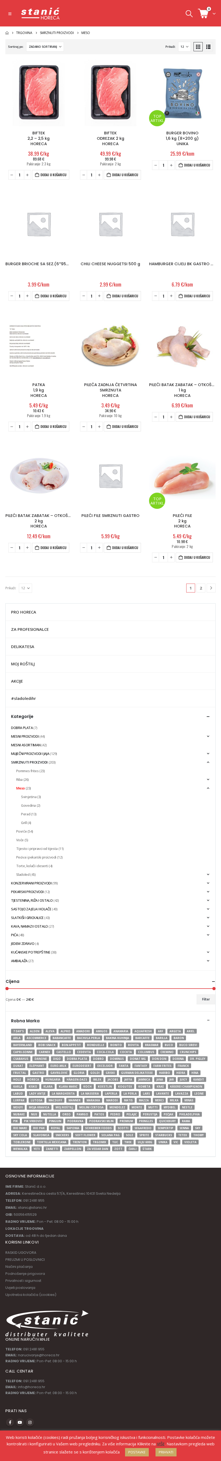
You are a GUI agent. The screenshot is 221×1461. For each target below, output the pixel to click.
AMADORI (83, 1031)
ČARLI (132, 1149)
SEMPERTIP (165, 1128)
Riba (19, 779)
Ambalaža (19, 960)
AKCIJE (17, 681)
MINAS (188, 1100)
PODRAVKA (75, 1121)
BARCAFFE (142, 1038)
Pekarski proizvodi (27, 891)
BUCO (169, 1045)
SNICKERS (62, 1135)
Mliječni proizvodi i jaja (30, 753)
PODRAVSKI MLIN (101, 1121)
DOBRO (98, 1059)
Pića (14, 934)
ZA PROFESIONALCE (30, 629)
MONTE (137, 1107)
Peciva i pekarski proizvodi (36, 857)
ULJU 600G (145, 1142)
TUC (115, 1142)
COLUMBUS (146, 1052)
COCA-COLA (105, 1052)
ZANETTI (52, 1149)
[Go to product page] (38, 93)
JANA (159, 1079)
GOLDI (94, 1073)
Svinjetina (28, 796)
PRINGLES (146, 1121)
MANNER (74, 1100)
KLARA (48, 1086)
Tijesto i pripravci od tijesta (37, 848)
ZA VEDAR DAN (97, 1149)
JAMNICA (144, 1079)
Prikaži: (170, 47)
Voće (20, 839)
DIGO (57, 1059)
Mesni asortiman (25, 745)
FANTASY (140, 1066)
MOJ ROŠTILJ (23, 663)
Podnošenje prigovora (25, 1273)
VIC (176, 1142)
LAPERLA (111, 1093)
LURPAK (19, 1100)
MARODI (112, 1100)
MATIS (128, 1100)
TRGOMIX (99, 1142)
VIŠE (161, 1443)
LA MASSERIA (90, 1093)
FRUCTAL (19, 1073)
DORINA (178, 1059)
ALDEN (34, 1031)
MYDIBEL (170, 1107)
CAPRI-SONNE (23, 1052)
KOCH (87, 1086)
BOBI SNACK (47, 1045)
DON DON (159, 1059)
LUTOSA (36, 1100)
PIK (15, 1121)
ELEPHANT (36, 1066)
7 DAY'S (18, 1031)
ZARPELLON (72, 1149)
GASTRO (38, 1073)
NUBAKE (19, 1114)
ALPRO (65, 1031)
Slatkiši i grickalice (27, 917)
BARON (179, 1038)
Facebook (10, 1422)
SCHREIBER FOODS (98, 1128)
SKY (197, 1128)
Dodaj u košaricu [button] (53, 174)
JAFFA (128, 1079)
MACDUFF (55, 1100)
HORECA (33, 1079)
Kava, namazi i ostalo (29, 926)
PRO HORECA (23, 612)
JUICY (183, 1079)
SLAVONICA (41, 1135)
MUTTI (152, 1107)
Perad (25, 814)
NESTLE (187, 1107)
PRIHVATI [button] (166, 1452)
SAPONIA (73, 1128)
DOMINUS (117, 1059)
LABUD (18, 1093)
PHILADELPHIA (189, 1114)
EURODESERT (81, 1066)
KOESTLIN (105, 1086)
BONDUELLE (95, 1045)
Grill (24, 822)
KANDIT (198, 1079)
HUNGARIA (52, 1079)
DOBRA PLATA (77, 1059)
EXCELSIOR (105, 1066)
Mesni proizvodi (25, 736)
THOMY (198, 1135)
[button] (9, 13)
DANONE (40, 1059)
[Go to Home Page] (7, 33)
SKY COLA (20, 1135)
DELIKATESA (22, 646)
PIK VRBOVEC (33, 1121)
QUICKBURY (167, 1121)
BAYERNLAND (22, 1045)
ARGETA (175, 1031)
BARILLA (161, 1038)
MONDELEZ (117, 1107)
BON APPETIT (71, 1045)
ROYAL (55, 1128)
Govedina (28, 805)
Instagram (30, 1422)
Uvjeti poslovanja (20, 1287)
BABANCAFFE (62, 1038)
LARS (146, 1093)
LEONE (199, 1093)
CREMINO (167, 1052)
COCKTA (126, 1052)
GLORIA (79, 1073)
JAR (171, 1079)
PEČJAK (168, 1114)
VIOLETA (190, 1142)
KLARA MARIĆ (68, 1086)
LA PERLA (130, 1093)
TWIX (128, 1142)
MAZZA (144, 1100)
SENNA (184, 1128)
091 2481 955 (33, 1349)
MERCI (159, 1100)
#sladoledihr (23, 698)
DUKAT (18, 1066)
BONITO (116, 1045)
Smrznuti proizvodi (29, 762)
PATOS (99, 1114)
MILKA (174, 1100)
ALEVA (50, 1031)
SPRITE (144, 1135)
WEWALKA (20, 1149)
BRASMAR (151, 1045)
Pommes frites (27, 770)
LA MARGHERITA (63, 1093)
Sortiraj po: (16, 47)
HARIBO (164, 1073)
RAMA (186, 1121)
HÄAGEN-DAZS (77, 1079)
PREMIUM (126, 1121)
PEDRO (115, 1114)
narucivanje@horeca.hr (39, 1355)
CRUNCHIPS (188, 1052)
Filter (206, 999)
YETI (37, 1149)
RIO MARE (20, 1128)
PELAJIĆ (131, 1114)
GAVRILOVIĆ (58, 1073)
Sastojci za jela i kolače (31, 909)
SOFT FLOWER (85, 1135)
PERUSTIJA (150, 1114)
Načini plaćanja (19, 1266)
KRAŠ (160, 1086)
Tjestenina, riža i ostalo (32, 900)
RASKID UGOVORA (20, 1252)
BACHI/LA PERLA (88, 1038)
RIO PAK (39, 1128)
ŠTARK (147, 1149)
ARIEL (191, 1031)
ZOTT (118, 1149)
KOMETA (144, 1086)
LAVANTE (162, 1093)
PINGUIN (55, 1121)
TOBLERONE (22, 1142)
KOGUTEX (125, 1086)
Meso (20, 788)
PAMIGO (82, 1114)
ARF (160, 1031)
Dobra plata (22, 727)
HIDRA (180, 1073)
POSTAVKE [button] (137, 1452)
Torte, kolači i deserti (32, 865)
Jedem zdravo (22, 943)
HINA (194, 1073)
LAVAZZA (181, 1093)
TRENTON (79, 1142)
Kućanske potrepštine (30, 952)
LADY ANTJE (37, 1093)
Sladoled (23, 874)
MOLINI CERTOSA (91, 1107)
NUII (34, 1114)
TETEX (182, 1135)
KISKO (33, 1086)
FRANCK (183, 1066)
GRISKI (110, 1073)
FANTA (123, 1066)
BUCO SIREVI (188, 1045)
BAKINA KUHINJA (117, 1038)
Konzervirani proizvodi (31, 883)
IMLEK (97, 1079)
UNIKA (162, 1142)
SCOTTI (123, 1128)
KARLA (17, 1086)
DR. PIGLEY (197, 1059)
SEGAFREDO (142, 1128)
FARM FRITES (162, 1066)
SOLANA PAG (110, 1135)
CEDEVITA (84, 1052)
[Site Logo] (40, 13)
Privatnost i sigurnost (23, 1280)
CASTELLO (63, 1052)
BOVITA (133, 1045)
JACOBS (113, 1079)
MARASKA (93, 1100)
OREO (66, 1114)
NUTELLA (49, 1114)
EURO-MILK (58, 1066)
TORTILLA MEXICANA (51, 1142)
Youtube (20, 1422)
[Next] (211, 588)
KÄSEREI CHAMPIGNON (186, 1086)
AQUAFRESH (143, 1031)
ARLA (16, 1038)
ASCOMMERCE (36, 1038)
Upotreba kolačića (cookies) (30, 1294)
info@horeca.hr (31, 1387)
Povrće (21, 831)
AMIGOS (101, 1031)
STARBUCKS (163, 1135)
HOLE (17, 1079)
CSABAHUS (20, 1059)
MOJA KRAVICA (39, 1107)
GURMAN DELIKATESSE (137, 1073)
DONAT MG (138, 1059)
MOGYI (18, 1107)
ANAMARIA (120, 1031)
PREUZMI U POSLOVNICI (25, 1259)
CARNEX (44, 1052)
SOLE (129, 1135)
